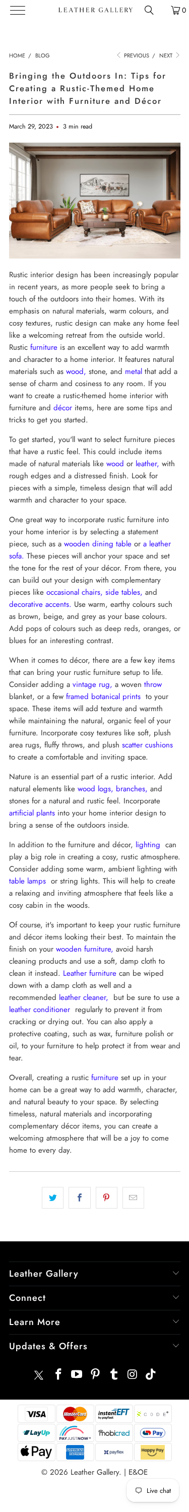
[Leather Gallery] (95, 10)
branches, (132, 788)
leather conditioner (39, 1009)
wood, (76, 371)
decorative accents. (40, 604)
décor (62, 407)
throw (153, 684)
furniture (43, 347)
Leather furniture (89, 973)
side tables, (124, 592)
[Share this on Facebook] (79, 1198)
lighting (148, 844)
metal (133, 371)
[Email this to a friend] (133, 1198)
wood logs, (95, 788)
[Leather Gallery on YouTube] (77, 1375)
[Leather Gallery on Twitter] (39, 1375)
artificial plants (32, 812)
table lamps (27, 881)
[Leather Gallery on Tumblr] (113, 1375)
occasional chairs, (74, 592)
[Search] (149, 10)
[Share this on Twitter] (53, 1198)
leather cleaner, (83, 997)
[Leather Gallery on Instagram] (132, 1375)
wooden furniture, (84, 949)
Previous (135, 55)
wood (115, 463)
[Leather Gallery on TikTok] (151, 1375)
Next (166, 55)
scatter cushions (147, 744)
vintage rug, (92, 684)
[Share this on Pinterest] (106, 1198)
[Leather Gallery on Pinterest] (95, 1375)
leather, (147, 463)
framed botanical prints (103, 696)
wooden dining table (98, 543)
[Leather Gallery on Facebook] (58, 1375)
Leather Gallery (95, 1472)
